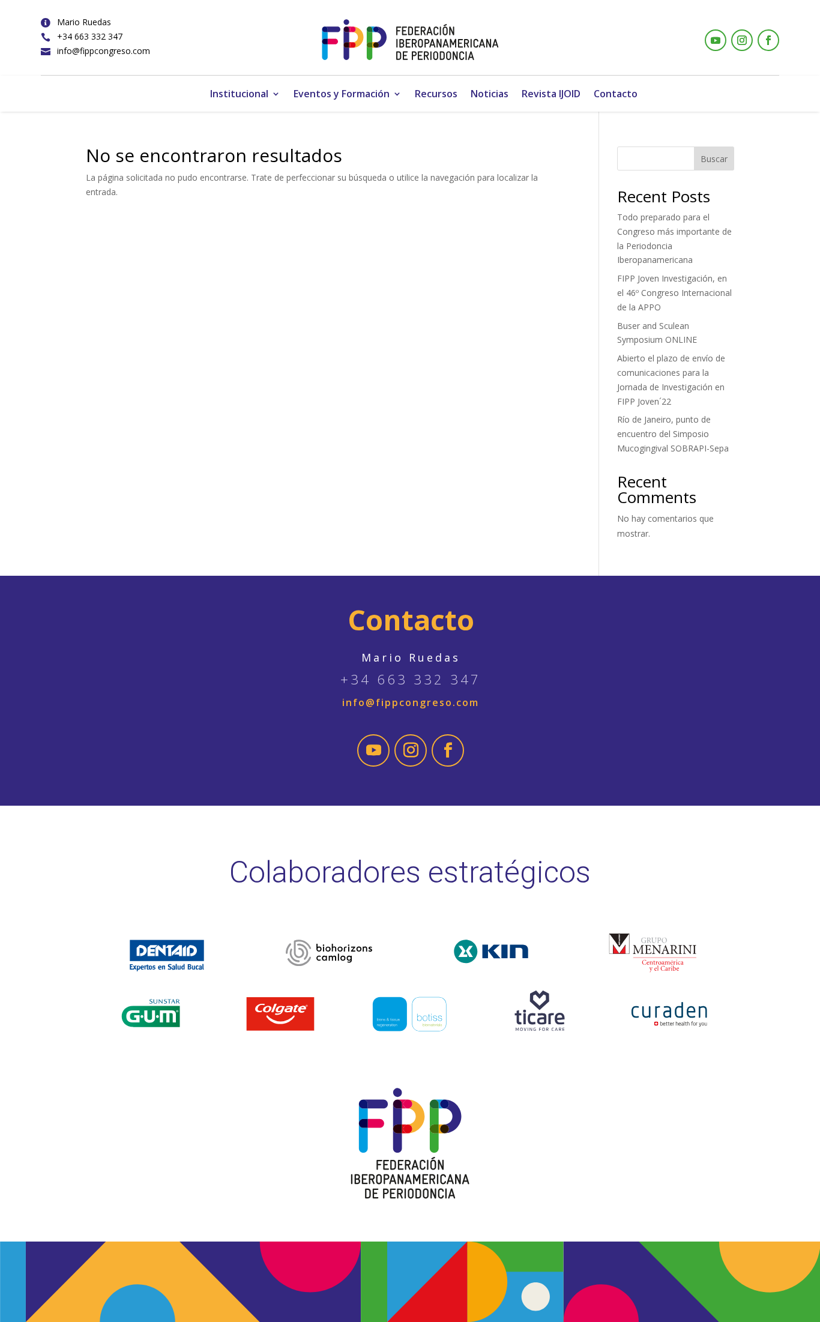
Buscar (714, 158)
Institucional (239, 94)
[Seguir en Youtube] (715, 40)
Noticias (489, 94)
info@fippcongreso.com (103, 50)
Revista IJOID (551, 94)
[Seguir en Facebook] (768, 40)
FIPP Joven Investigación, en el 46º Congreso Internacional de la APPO (674, 293)
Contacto (616, 94)
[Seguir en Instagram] (742, 40)
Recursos (436, 94)
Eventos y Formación (342, 94)
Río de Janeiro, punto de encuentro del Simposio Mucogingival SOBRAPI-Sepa (673, 434)
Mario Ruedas (84, 22)
